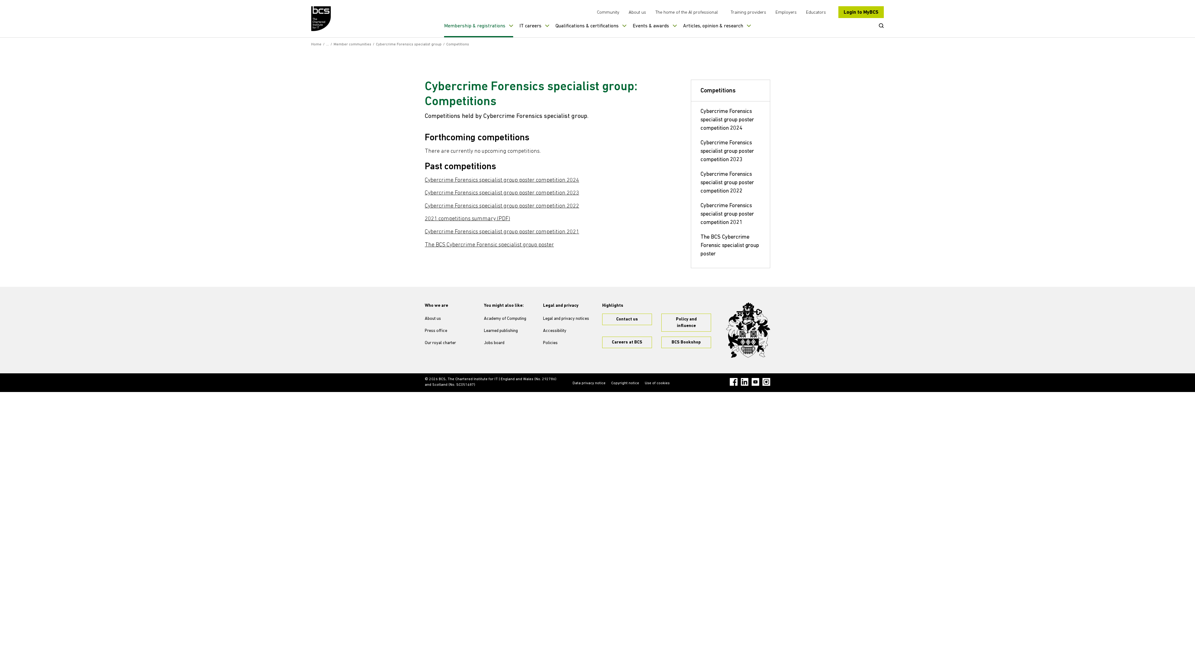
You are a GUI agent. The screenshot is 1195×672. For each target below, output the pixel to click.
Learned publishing (501, 331)
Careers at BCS (627, 342)
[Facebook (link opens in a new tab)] (734, 382)
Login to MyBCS (861, 12)
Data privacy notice (589, 383)
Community (608, 12)
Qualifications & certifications (587, 26)
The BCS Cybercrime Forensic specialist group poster (489, 245)
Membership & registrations (474, 26)
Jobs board (494, 343)
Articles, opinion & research (713, 26)
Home (316, 44)
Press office (436, 331)
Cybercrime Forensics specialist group (409, 44)
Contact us (627, 319)
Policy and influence (686, 322)
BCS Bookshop (686, 342)
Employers (786, 12)
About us (637, 12)
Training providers (748, 12)
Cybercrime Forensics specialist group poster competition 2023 (502, 193)
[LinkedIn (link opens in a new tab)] (744, 382)
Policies (550, 343)
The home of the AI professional (686, 12)
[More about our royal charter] (748, 330)
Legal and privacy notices (566, 318)
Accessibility (554, 331)
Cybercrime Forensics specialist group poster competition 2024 (502, 180)
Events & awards (651, 26)
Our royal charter (440, 343)
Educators (816, 12)
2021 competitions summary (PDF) (467, 219)
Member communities (352, 44)
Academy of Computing (505, 318)
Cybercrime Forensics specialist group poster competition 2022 (502, 206)
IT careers (530, 26)
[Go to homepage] (321, 18)
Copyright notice (625, 383)
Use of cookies (657, 383)
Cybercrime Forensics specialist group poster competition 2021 (502, 232)
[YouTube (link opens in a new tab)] (755, 382)
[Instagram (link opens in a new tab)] (766, 382)
